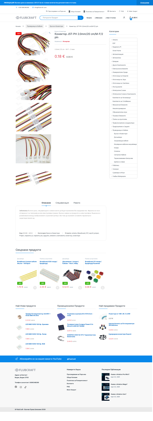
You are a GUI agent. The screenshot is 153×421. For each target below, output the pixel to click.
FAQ (122, 11)
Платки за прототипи (46, 258)
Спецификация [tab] (62, 203)
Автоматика (117, 58)
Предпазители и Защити (121, 126)
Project (21, 235)
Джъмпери (20, 258)
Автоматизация (118, 54)
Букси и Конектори (56, 26)
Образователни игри (120, 112)
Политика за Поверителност (95, 11)
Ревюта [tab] (77, 203)
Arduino (115, 40)
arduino (74, 233)
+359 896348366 (23, 7)
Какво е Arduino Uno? (118, 394)
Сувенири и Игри (119, 172)
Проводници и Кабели (34, 26)
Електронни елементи (120, 69)
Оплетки (117, 151)
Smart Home (117, 50)
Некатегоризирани (119, 108)
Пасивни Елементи (119, 116)
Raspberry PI (117, 47)
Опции (79, 287)
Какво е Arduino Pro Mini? (120, 374)
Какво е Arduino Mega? (119, 384)
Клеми (116, 148)
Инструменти (117, 87)
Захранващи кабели (121, 141)
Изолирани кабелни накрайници (125, 144)
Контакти (113, 11)
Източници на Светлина (121, 83)
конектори (76, 235)
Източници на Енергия (120, 76)
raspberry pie (38, 235)
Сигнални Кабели (120, 155)
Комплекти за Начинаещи (122, 97)
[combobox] (59, 18)
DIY (87, 233)
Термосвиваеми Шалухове (123, 158)
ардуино (46, 235)
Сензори (116, 169)
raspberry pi (29, 235)
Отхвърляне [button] (144, 3)
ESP (114, 43)
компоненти (60, 235)
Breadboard (82, 233)
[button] (49, 33)
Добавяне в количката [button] (33, 287)
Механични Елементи (120, 105)
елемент (53, 235)
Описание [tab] (46, 203)
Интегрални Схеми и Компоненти (124, 94)
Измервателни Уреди (120, 72)
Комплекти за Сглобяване (122, 101)
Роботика (116, 165)
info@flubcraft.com (40, 7)
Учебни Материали (119, 176)
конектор (68, 235)
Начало (18, 26)
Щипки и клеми (119, 162)
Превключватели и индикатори (123, 123)
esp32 (91, 233)
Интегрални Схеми (119, 90)
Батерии (115, 61)
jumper (96, 233)
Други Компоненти (119, 65)
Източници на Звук (119, 79)
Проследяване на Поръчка (57, 11)
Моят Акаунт (133, 11)
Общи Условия (75, 11)
